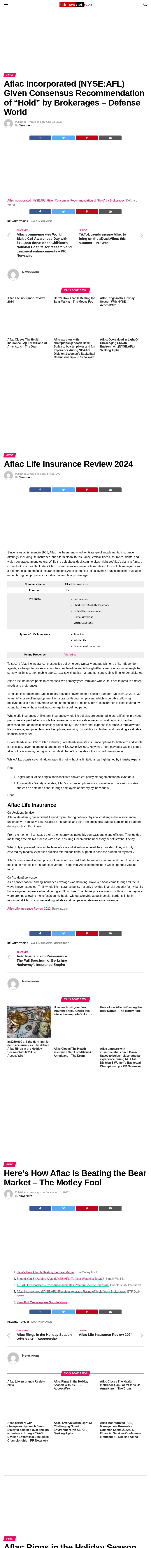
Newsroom (25, 125)
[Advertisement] (75, 45)
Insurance (62, 943)
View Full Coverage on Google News (42, 1302)
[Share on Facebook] (40, 138)
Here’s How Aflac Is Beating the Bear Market (45, 1272)
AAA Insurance (42, 221)
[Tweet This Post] (63, 138)
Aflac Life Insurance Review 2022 (29, 908)
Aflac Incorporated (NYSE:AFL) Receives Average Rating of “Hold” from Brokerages (71, 1291)
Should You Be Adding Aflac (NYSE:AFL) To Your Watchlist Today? (60, 1278)
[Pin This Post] (87, 138)
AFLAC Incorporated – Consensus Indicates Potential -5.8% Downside (63, 1285)
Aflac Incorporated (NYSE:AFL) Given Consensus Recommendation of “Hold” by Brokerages (66, 200)
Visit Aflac (70, 654)
